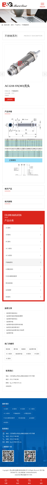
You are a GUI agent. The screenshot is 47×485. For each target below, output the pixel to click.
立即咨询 (9, 99)
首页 (12, 25)
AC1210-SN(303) (2, 74)
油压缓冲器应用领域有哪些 (14, 316)
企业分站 (17, 475)
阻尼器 (8, 349)
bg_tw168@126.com (15, 383)
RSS (27, 475)
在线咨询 (8, 386)
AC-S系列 (9, 248)
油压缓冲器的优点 (11, 319)
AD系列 (8, 235)
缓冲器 (16, 349)
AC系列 (8, 228)
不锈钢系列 (25, 25)
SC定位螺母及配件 (11, 276)
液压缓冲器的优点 (11, 313)
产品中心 (18, 25)
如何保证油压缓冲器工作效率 (15, 330)
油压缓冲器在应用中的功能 (14, 324)
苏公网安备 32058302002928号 (28, 472)
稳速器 (23, 349)
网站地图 (23, 475)
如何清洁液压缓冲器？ (13, 327)
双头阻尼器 (9, 283)
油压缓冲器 (9, 321)
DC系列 (8, 241)
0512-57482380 (14, 379)
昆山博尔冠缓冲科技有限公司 (19, 470)
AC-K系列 (9, 255)
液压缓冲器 (19, 354)
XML (30, 475)
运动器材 (8, 290)
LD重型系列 (9, 269)
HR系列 (8, 297)
